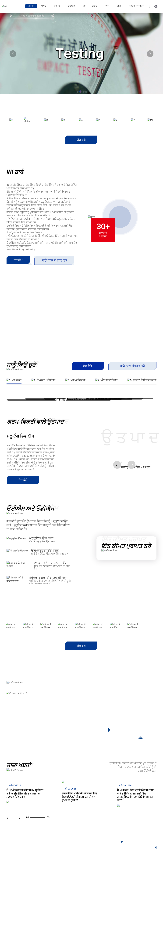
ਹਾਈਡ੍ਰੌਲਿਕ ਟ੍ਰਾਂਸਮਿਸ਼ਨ (61, 888)
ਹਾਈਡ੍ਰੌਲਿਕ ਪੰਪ (57, 898)
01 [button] (126, 735)
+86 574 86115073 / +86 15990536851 (125, 878)
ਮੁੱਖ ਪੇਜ (31, 6)
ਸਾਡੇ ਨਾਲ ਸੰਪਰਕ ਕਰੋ (136, 6)
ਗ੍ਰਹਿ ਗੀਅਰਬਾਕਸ (58, 879)
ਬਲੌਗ (119, 6)
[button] (13, 53)
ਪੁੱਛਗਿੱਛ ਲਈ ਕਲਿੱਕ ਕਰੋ (137, 844)
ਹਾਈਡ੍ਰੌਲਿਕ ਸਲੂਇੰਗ (59, 884)
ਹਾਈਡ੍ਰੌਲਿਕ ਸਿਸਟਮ (59, 903)
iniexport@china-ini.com (118, 885)
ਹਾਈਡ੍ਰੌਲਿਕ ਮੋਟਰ (58, 893)
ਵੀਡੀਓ (94, 6)
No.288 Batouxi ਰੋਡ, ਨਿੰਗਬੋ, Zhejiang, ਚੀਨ (128, 891)
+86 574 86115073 (115, 898)
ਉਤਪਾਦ (57, 6)
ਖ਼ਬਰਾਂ (107, 6)
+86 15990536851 (116, 904)
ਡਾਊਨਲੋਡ (71, 6)
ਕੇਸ (84, 6)
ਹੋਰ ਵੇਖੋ (81, 140)
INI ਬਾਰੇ (43, 6)
